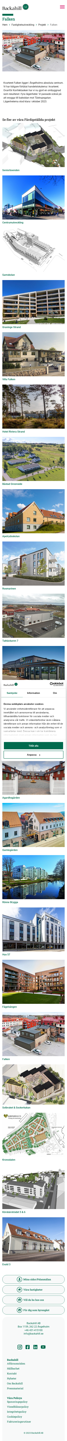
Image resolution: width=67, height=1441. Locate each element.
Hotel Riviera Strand (13, 431)
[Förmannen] (33, 668)
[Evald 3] (33, 1239)
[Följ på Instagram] (20, 1347)
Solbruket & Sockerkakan (16, 1107)
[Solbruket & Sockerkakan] (33, 1084)
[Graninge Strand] (33, 302)
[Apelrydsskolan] (33, 511)
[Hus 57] (33, 929)
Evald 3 (6, 1264)
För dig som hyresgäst (36, 1310)
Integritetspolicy (16, 1411)
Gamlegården (10, 850)
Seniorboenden (10, 170)
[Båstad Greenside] (33, 459)
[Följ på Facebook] (27, 1347)
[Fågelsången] (33, 982)
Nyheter (11, 1378)
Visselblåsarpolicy (18, 1406)
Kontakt (12, 1373)
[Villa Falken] (33, 354)
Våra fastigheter (33, 1289)
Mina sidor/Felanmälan (37, 1279)
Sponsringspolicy (17, 1401)
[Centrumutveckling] (33, 197)
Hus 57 (6, 954)
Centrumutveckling (12, 222)
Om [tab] (55, 692)
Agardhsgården (11, 797)
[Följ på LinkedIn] (35, 1347)
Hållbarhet (13, 1368)
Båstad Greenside (12, 484)
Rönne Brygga (10, 902)
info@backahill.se (33, 1333)
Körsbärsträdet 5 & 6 (13, 1212)
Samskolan (8, 274)
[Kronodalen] (33, 1135)
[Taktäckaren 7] (33, 616)
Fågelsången (9, 1006)
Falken (6, 1059)
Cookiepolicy (14, 1416)
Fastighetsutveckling (23, 24)
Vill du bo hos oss (33, 1299)
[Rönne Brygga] (33, 877)
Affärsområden (16, 1363)
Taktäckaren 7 (10, 640)
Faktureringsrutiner (19, 1421)
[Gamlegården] (33, 825)
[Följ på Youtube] (43, 1347)
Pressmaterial (15, 1388)
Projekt (42, 24)
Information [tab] (33, 692)
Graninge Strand (11, 327)
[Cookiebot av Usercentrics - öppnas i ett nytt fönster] (49, 684)
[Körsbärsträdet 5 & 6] (33, 1187)
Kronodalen (8, 1159)
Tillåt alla (33, 745)
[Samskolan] (33, 250)
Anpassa (31, 754)
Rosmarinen (9, 588)
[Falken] (33, 1034)
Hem (4, 24)
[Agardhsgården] (33, 773)
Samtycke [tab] (12, 692)
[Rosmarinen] (33, 564)
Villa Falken (8, 379)
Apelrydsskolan (11, 536)
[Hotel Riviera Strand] (33, 407)
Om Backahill (15, 1383)
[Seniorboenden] (33, 145)
